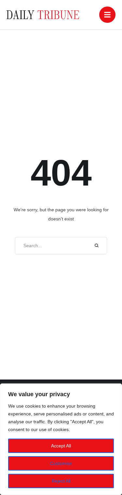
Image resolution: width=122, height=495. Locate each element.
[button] (107, 15)
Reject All (61, 481)
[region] (61, 439)
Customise (61, 463)
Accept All (61, 445)
